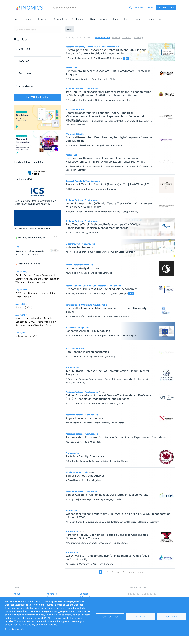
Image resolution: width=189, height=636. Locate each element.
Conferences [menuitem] (78, 19)
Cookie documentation (15, 629)
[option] (37, 250)
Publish (139, 7)
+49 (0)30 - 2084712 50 (142, 593)
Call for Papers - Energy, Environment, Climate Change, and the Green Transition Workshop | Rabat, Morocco (37, 279)
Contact (84, 594)
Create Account (165, 7)
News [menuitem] (138, 19)
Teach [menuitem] (116, 19)
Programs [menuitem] (43, 19)
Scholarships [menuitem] (60, 19)
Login (150, 7)
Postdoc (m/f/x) (23, 307)
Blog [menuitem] (92, 19)
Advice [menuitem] (103, 19)
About (17, 594)
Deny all (140, 617)
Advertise (52, 594)
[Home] (29, 7)
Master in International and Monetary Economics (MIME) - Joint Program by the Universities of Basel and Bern (35, 322)
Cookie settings (109, 617)
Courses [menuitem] (28, 19)
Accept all (171, 617)
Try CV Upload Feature (37, 97)
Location (24, 60)
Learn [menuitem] (127, 19)
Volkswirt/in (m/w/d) (26, 336)
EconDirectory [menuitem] (154, 19)
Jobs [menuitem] (16, 19)
